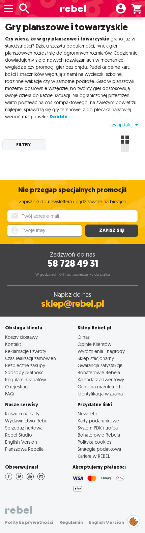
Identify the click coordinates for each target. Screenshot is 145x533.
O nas (84, 337)
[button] (125, 125)
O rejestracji (17, 386)
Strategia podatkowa (99, 449)
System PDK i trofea (98, 428)
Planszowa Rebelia (24, 449)
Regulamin (71, 522)
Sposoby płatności (25, 372)
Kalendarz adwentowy (101, 379)
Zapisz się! (111, 230)
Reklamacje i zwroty (25, 351)
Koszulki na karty (22, 413)
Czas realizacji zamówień (30, 358)
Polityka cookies (94, 442)
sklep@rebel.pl (72, 303)
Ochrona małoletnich (100, 386)
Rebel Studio (18, 435)
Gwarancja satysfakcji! (100, 365)
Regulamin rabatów (25, 379)
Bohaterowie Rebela (99, 372)
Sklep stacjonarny (96, 358)
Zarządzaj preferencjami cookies (133, 520)
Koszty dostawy (21, 337)
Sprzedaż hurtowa (23, 428)
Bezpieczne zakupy (25, 365)
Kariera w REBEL (94, 456)
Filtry (23, 144)
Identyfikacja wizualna (100, 393)
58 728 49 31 (72, 263)
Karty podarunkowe (98, 420)
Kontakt (13, 344)
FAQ (9, 393)
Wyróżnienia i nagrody (101, 351)
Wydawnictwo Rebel (27, 420)
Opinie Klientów (94, 344)
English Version (21, 442)
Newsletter (89, 413)
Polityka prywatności (29, 522)
